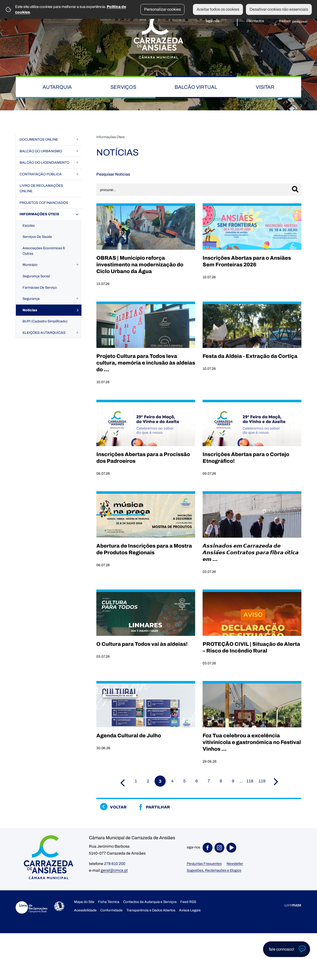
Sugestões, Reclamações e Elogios (214, 870)
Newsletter (235, 864)
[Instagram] (220, 848)
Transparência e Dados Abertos (150, 910)
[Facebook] (208, 848)
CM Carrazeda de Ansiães (158, 35)
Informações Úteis (110, 137)
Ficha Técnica (108, 902)
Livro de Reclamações (31, 907)
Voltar (118, 807)
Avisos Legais (190, 910)
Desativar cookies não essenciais (279, 9)
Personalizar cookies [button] (162, 9)
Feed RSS (188, 902)
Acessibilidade (59, 906)
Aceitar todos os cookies (218, 9)
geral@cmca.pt (114, 870)
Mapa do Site (84, 902)
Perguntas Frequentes (204, 864)
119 (262, 781)
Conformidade (111, 910)
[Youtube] (232, 848)
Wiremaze (292, 905)
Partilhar (158, 807)
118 (249, 781)
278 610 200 (114, 864)
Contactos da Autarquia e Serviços (150, 902)
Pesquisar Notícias (113, 174)
